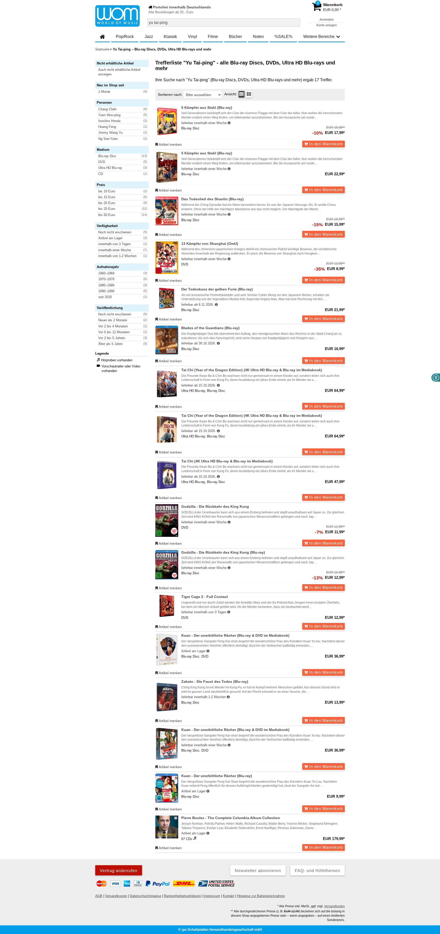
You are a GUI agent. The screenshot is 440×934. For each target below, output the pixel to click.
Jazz (149, 36)
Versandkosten (116, 896)
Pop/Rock (125, 36)
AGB (98, 896)
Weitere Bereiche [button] (319, 36)
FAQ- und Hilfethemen (317, 871)
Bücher (235, 36)
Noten (258, 36)
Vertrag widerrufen (119, 871)
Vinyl (192, 36)
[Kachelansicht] (249, 94)
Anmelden (327, 19)
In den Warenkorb (325, 144)
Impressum (211, 896)
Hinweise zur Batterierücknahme (261, 896)
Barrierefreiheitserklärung (182, 896)
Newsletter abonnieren (258, 871)
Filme (213, 36)
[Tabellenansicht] (241, 94)
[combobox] (223, 22)
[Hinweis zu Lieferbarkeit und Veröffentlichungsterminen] (229, 123)
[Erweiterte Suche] (295, 22)
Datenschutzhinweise (145, 896)
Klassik (170, 36)
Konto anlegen (327, 25)
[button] (124, 72)
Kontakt (228, 896)
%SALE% (283, 36)
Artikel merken (170, 144)
